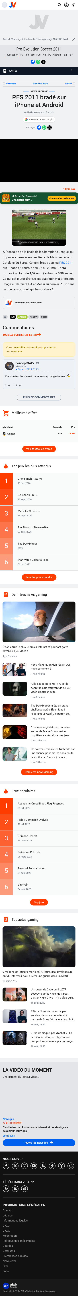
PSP (71, 54)
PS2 (65, 54)
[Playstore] (6, 1188)
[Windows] (24, 1188)
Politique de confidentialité (19, 1240)
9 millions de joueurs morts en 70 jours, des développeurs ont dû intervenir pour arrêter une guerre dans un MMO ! (38, 974)
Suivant (68, 83)
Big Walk (23, 884)
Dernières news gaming (39, 772)
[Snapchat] (70, 1165)
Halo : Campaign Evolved (33, 819)
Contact (7, 1210)
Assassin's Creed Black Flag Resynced (41, 803)
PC (21, 54)
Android (57, 54)
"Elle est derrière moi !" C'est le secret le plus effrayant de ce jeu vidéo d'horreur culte (50, 688)
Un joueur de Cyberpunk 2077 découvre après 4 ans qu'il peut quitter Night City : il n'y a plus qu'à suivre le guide (52, 994)
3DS (38, 54)
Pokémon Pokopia (29, 852)
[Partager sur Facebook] (33, 62)
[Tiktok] (52, 1165)
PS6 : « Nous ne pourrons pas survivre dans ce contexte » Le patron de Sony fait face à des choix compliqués (52, 1016)
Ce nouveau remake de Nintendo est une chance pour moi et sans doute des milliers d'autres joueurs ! (53, 753)
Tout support (11, 54)
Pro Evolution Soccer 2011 (39, 49)
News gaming (44, 39)
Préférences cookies (15, 1256)
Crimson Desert (27, 836)
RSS (5, 1266)
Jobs (6, 1271)
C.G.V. (6, 1230)
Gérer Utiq (9, 1251)
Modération (10, 1235)
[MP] (37, 363)
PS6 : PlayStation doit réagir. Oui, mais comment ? (50, 666)
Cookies (8, 1245)
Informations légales (15, 1220)
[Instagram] (24, 1165)
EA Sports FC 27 (28, 495)
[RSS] (43, 1165)
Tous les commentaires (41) (20, 335)
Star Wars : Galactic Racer (33, 560)
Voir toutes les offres (39, 449)
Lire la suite (9, 1135)
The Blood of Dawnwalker (33, 527)
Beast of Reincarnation (31, 868)
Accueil (6, 39)
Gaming (16, 39)
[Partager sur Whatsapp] (38, 62)
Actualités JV (28, 39)
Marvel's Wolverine (29, 511)
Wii (44, 54)
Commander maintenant (61, 198)
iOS (49, 54)
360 (32, 54)
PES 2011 (66, 262)
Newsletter (9, 1261)
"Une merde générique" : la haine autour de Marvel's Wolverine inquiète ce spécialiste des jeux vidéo (50, 732)
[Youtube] (33, 1165)
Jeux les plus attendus (39, 577)
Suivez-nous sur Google (41, 119)
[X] (15, 1165)
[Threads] (61, 1165)
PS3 (27, 54)
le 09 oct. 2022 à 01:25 (27, 369)
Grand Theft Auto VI (30, 478)
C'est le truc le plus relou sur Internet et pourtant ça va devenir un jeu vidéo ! (35, 649)
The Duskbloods (28, 543)
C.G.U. (6, 1225)
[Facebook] (6, 1165)
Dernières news (40, 83)
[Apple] (15, 1188)
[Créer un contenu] (73, 39)
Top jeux (39, 902)
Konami (34, 316)
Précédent (11, 83)
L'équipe (8, 1215)
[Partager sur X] (43, 62)
